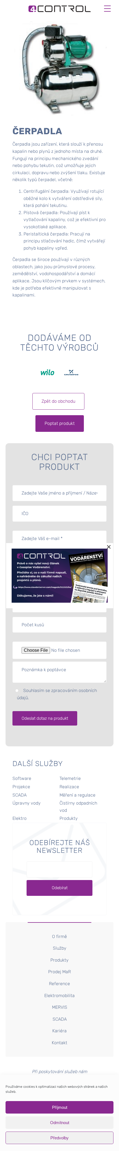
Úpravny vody (26, 803)
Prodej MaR (59, 971)
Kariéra (59, 1030)
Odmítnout (59, 1122)
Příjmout (59, 1107)
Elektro (19, 818)
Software (21, 778)
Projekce (21, 786)
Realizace (69, 786)
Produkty (69, 818)
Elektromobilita (59, 995)
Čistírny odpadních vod (78, 806)
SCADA (19, 795)
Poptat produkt (60, 423)
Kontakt (59, 1042)
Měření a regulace (77, 795)
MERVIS (59, 1007)
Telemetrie (70, 778)
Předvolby (59, 1137)
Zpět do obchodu (58, 401)
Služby (59, 948)
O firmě (59, 936)
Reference (59, 983)
